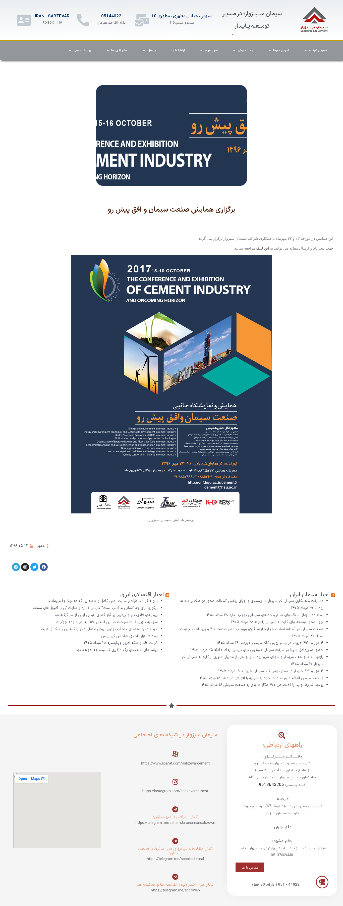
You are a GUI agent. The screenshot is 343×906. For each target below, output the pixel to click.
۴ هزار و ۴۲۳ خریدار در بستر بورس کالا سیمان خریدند (281, 643)
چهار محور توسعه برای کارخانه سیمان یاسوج (289, 622)
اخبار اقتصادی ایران (142, 595)
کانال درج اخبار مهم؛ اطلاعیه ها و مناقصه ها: (175, 884)
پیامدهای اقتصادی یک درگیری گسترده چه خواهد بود (117, 650)
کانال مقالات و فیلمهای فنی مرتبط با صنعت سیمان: (175, 851)
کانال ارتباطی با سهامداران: (175, 817)
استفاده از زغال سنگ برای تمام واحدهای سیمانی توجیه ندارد (276, 615)
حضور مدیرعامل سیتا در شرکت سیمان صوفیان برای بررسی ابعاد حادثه (268, 650)
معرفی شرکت (318, 50)
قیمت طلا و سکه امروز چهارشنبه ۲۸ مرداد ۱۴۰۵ (121, 643)
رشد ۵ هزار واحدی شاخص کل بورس (129, 636)
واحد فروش (245, 50)
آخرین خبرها (281, 50)
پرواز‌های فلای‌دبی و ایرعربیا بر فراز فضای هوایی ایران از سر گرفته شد (106, 615)
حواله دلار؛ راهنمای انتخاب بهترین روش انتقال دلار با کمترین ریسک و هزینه (99, 629)
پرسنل (152, 50)
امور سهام (211, 50)
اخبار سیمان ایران (309, 595)
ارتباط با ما (178, 50)
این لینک (262, 248)
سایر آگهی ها (119, 50)
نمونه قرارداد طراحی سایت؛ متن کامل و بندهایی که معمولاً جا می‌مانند (103, 601)
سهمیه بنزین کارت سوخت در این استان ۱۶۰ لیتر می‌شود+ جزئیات (107, 622)
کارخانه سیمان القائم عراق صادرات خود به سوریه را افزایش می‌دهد (272, 678)
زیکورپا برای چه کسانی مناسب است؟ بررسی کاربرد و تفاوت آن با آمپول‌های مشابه (95, 608)
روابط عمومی (82, 50)
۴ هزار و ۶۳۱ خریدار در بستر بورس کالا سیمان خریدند (282, 671)
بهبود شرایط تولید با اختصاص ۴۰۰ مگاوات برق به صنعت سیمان (273, 685)
